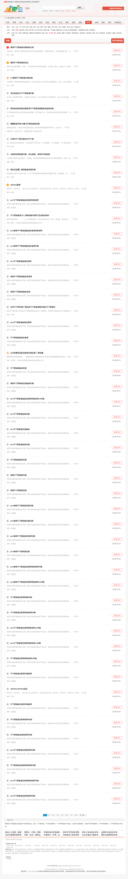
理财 (54, 22)
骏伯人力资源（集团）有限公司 (17, 832)
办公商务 (17, 18)
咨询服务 (92, 30)
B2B (109, 22)
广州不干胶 (36, 845)
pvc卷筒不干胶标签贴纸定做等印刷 (24, 246)
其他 (13, 35)
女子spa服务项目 (79, 849)
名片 (16, 33)
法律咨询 (21, 30)
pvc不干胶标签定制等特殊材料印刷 (24, 781)
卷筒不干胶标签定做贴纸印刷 (22, 383)
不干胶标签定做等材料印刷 (21, 735)
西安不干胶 (45, 845)
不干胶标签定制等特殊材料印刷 (23, 613)
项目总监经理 (76, 851)
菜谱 (20, 33)
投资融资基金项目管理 (104, 849)
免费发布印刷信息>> (116, 8)
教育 (73, 22)
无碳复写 (82, 33)
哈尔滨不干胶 (19, 845)
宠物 (80, 22)
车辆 (96, 22)
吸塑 (63, 33)
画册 (113, 33)
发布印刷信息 (117, 41)
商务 (88, 22)
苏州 (27, 27)
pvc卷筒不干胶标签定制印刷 (21, 506)
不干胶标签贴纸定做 (18, 368)
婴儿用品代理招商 (35, 851)
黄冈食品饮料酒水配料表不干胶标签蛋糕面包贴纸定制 (32, 108)
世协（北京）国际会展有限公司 (37, 835)
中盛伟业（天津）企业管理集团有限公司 (60, 835)
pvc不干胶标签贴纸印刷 (20, 445)
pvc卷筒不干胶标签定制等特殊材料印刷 (26, 567)
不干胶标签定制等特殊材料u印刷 (23, 658)
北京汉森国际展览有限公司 (16, 835)
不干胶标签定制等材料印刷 (21, 720)
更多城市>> (77, 27)
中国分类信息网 (33, 871)
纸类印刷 (25, 33)
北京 (13, 27)
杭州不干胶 (9, 847)
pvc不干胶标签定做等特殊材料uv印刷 (25, 628)
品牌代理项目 (46, 851)
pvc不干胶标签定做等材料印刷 (22, 750)
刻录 (43, 33)
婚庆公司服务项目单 (108, 851)
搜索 (79, 7)
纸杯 (93, 33)
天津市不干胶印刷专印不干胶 (22, 139)
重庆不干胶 (87, 845)
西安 (41, 27)
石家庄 (64, 27)
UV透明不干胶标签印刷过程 (21, 78)
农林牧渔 (118, 22)
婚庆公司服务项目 (13, 853)
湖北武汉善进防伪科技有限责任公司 (29, 223)
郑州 (45, 27)
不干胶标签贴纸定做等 (19, 338)
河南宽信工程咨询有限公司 (73, 835)
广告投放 (60, 869)
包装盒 (59, 33)
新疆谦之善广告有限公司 (33, 131)
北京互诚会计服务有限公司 (93, 835)
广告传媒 (53, 30)
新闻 (103, 22)
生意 (20, 22)
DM (55, 33)
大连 (38, 27)
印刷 (23, 18)
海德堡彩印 (75, 33)
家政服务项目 (50, 849)
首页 (7, 22)
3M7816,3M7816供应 (19, 689)
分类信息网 (10, 18)
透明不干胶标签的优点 (19, 63)
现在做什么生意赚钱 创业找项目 (61, 851)
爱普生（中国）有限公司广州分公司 (38, 832)
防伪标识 (102, 33)
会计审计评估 (38, 30)
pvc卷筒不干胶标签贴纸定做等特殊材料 (26, 231)
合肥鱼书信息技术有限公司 (112, 832)
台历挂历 (68, 33)
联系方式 (117, 50)
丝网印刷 (31, 33)
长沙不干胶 (79, 845)
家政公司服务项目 (90, 849)
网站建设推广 (74, 30)
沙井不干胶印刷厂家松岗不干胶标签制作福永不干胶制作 (32, 307)
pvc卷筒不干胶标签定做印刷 (21, 521)
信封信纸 (119, 33)
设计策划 (66, 30)
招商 (56, 849)
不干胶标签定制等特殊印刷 (21, 597)
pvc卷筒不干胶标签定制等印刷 (22, 536)
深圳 (23, 27)
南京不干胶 (113, 845)
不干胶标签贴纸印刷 (18, 460)
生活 (60, 22)
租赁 (62, 11)
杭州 (34, 27)
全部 (13, 30)
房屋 (14, 22)
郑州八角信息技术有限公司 (93, 832)
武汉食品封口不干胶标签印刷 (22, 93)
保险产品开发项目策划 (94, 851)
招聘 (34, 22)
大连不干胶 (70, 845)
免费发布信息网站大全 (77, 869)
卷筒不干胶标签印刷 (18, 475)
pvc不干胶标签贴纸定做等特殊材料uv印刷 (27, 399)
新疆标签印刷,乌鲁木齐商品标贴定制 (25, 124)
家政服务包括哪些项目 (66, 849)
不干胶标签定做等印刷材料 (21, 704)
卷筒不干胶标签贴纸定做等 (21, 277)
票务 (67, 22)
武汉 (59, 27)
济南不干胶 (104, 845)
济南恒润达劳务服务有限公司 (55, 832)
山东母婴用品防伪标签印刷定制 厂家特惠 (26, 353)
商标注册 (46, 30)
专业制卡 (109, 33)
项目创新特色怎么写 (26, 853)
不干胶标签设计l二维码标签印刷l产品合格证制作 (29, 215)
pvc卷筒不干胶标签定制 (20, 552)
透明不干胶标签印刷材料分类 (22, 47)
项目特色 (83, 851)
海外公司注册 (29, 30)
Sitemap (66, 869)
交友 (27, 22)
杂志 (46, 33)
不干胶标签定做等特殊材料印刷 (23, 765)
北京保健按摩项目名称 (22, 851)
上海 (16, 27)
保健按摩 (57, 11)
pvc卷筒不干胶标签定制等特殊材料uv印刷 (27, 582)
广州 (20, 27)
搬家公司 (51, 11)
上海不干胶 (28, 845)
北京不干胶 (9, 845)
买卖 (40, 22)
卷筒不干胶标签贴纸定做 (20, 292)
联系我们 (53, 869)
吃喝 (47, 22)
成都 (49, 27)
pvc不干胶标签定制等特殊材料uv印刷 (25, 643)
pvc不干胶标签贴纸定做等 (21, 261)
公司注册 (67, 11)
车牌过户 (73, 11)
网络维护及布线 (84, 30)
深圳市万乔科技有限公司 (73, 832)
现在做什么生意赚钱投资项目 (36, 849)
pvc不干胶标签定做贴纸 (20, 429)
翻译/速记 (59, 30)
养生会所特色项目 (20, 849)
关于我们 (47, 869)
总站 (5, 2)
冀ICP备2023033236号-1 (73, 866)
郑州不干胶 (96, 845)
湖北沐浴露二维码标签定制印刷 (23, 170)
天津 (52, 27)
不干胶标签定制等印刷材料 (21, 674)
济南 (68, 27)
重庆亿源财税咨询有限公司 (112, 835)
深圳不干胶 (62, 845)
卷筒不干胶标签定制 (18, 490)
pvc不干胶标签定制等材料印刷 (22, 796)
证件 (97, 33)
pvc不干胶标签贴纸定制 (20, 414)
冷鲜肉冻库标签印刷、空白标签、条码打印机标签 (30, 154)
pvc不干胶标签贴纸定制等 (21, 322)
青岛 (56, 27)
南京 (72, 27)
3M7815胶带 (15, 185)
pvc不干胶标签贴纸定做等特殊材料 (24, 200)
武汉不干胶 (53, 845)
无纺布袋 (89, 33)
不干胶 (51, 33)
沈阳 (31, 27)
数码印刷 (38, 33)
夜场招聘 (45, 11)
